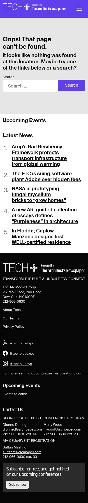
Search (8, 77)
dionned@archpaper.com (22, 429)
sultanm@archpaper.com (22, 452)
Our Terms (11, 318)
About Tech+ (13, 310)
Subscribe (17, 484)
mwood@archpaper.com (62, 429)
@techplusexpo (22, 343)
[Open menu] (79, 8)
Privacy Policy (13, 326)
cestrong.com (72, 373)
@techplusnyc (21, 364)
